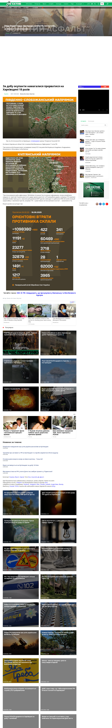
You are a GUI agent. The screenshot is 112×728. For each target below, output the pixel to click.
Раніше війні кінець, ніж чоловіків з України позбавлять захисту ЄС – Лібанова (95, 167)
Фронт (44, 4)
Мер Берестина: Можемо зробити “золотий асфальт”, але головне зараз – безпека (94, 132)
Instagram (33, 484)
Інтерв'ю (83, 121)
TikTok (17, 486)
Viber (37, 484)
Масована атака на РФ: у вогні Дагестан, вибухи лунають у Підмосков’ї (27, 471)
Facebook (26, 484)
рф (38, 477)
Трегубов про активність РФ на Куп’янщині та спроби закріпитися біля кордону (30, 453)
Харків (22, 477)
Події (72, 4)
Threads (42, 484)
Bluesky (61, 484)
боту (53, 486)
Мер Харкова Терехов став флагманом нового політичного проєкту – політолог (94, 176)
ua (92, 4)
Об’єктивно (29, 4)
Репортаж (37, 4)
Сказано (66, 4)
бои (29, 477)
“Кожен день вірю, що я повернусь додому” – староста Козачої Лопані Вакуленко (95, 141)
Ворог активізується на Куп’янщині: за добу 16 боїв (21, 465)
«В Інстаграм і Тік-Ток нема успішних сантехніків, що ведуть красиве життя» (95, 150)
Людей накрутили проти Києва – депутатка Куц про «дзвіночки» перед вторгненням (94, 158)
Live (88, 4)
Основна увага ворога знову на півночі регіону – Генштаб (23, 459)
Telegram (19, 482)
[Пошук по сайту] (98, 4)
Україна (6, 94)
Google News (54, 484)
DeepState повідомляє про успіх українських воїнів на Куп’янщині (30, 27)
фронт (42, 477)
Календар (58, 4)
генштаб (34, 477)
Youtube (12, 486)
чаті (46, 482)
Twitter (103, 204)
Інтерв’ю (51, 4)
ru (95, 4)
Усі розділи (79, 4)
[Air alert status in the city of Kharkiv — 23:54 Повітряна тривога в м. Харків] (42, 7)
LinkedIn (47, 484)
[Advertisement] (56, 47)
